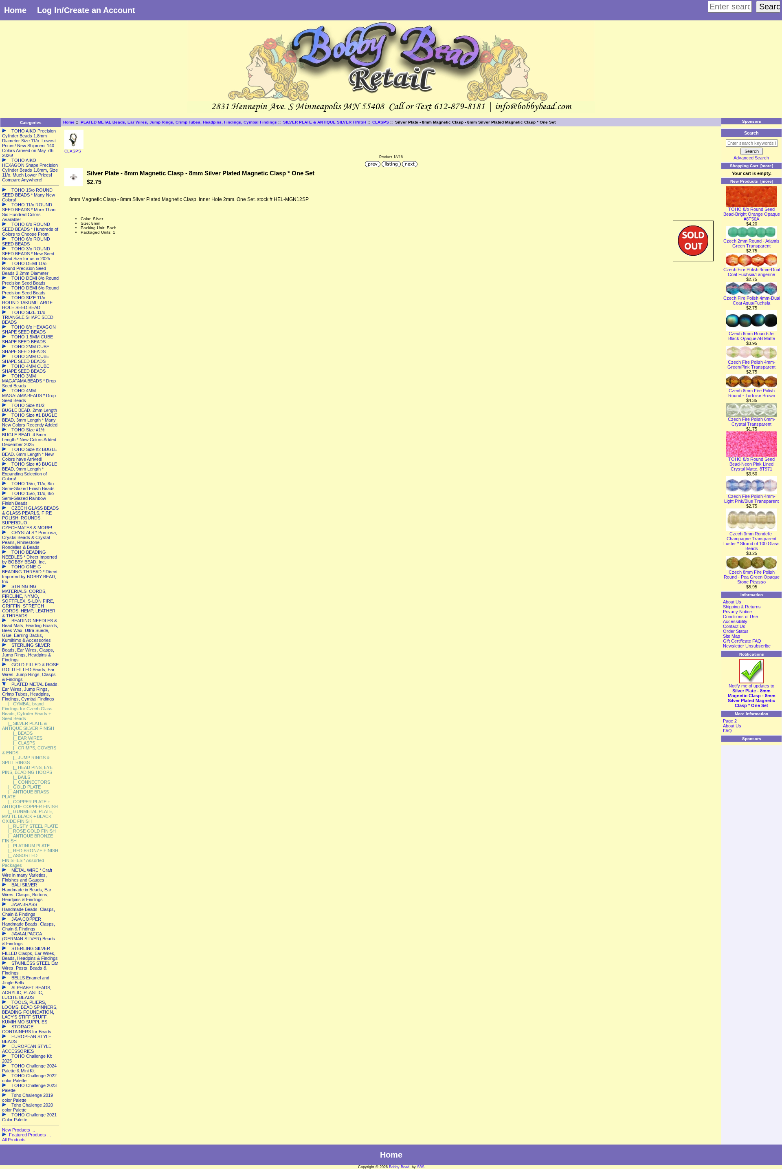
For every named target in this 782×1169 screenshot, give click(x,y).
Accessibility (735, 621)
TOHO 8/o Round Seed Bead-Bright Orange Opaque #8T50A (751, 214)
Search (751, 132)
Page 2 (730, 720)
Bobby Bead (399, 1167)
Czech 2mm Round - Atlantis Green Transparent (751, 243)
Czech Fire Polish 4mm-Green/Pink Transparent (751, 364)
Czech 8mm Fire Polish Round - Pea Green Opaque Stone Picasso (752, 577)
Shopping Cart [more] (751, 166)
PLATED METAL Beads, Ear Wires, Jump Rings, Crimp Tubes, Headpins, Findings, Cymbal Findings (179, 122)
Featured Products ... (30, 1134)
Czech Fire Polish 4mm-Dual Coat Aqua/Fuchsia (751, 300)
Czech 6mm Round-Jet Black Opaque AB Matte (751, 336)
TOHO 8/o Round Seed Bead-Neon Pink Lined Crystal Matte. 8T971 (751, 464)
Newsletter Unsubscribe (747, 645)
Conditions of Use (740, 616)
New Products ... (18, 1129)
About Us (732, 601)
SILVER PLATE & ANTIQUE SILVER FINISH (324, 122)
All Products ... (16, 1139)
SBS (420, 1167)
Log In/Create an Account (86, 10)
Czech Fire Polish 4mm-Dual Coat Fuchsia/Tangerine (751, 272)
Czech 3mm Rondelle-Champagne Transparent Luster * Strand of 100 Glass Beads (751, 541)
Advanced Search (751, 157)
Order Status (736, 631)
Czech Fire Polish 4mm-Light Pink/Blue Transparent (751, 499)
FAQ (727, 730)
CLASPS (380, 122)
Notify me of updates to (751, 695)
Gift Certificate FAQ (742, 641)
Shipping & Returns (742, 606)
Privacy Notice (737, 611)
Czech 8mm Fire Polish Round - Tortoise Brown (751, 393)
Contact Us (734, 626)
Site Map (731, 636)
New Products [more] (751, 181)
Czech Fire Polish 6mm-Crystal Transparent (751, 421)
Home (15, 10)
